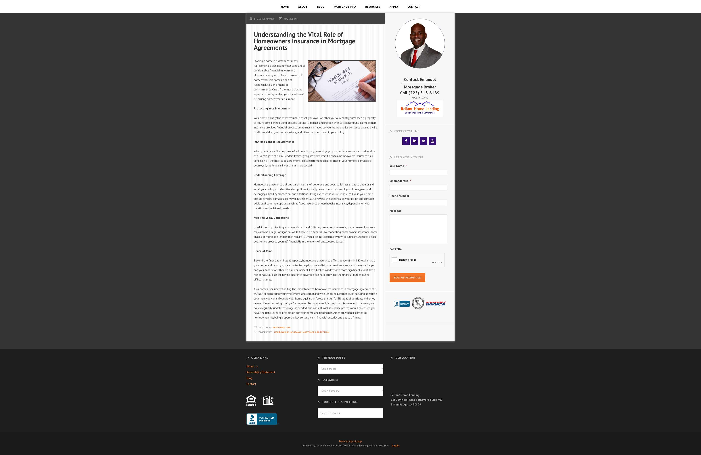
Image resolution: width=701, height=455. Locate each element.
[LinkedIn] (414, 141)
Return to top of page (350, 441)
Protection (322, 332)
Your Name (398, 166)
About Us (252, 366)
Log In (395, 445)
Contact (251, 384)
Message (395, 211)
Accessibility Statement (260, 372)
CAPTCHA (396, 249)
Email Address (400, 181)
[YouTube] (432, 141)
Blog (249, 378)
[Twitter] (423, 141)
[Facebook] (406, 141)
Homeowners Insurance (288, 332)
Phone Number (399, 196)
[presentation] (417, 260)
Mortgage (308, 332)
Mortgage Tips (281, 327)
